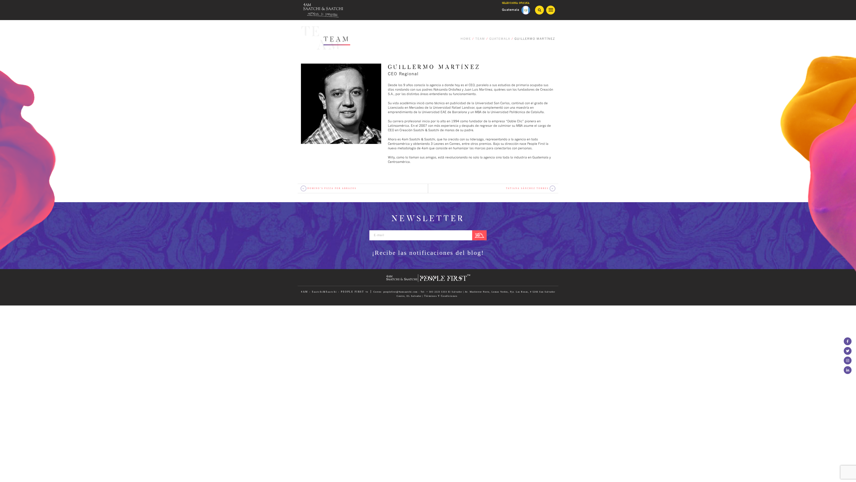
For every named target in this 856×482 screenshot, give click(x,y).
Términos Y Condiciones (440, 296)
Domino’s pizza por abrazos (329, 188)
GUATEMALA (499, 38)
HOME (466, 38)
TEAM (480, 38)
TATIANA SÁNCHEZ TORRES (530, 188)
